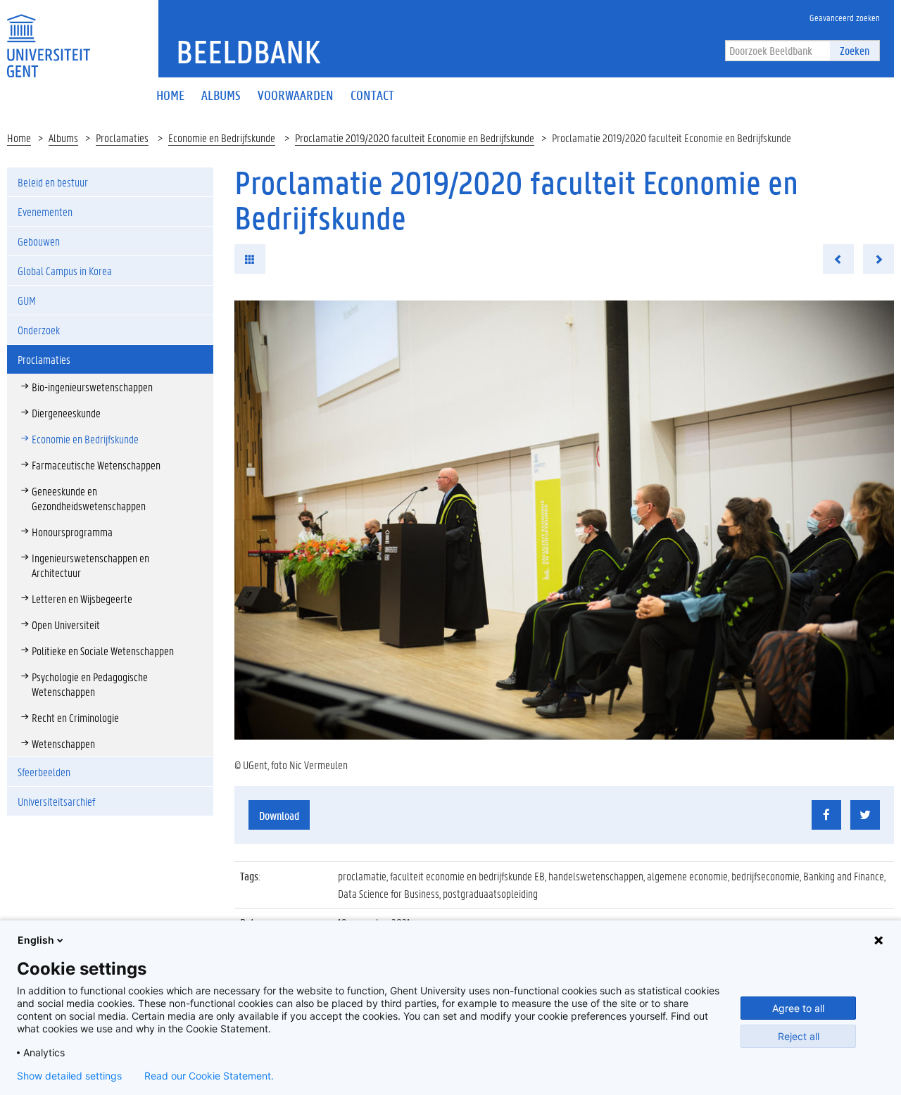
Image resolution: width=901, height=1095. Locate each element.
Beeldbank (248, 51)
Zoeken (854, 50)
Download (279, 815)
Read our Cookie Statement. (209, 1076)
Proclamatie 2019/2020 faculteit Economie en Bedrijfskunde (414, 137)
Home (19, 137)
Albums (63, 137)
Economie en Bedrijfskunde (221, 137)
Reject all (798, 1036)
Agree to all (798, 1008)
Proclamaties (122, 137)
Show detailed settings (69, 1076)
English (36, 940)
